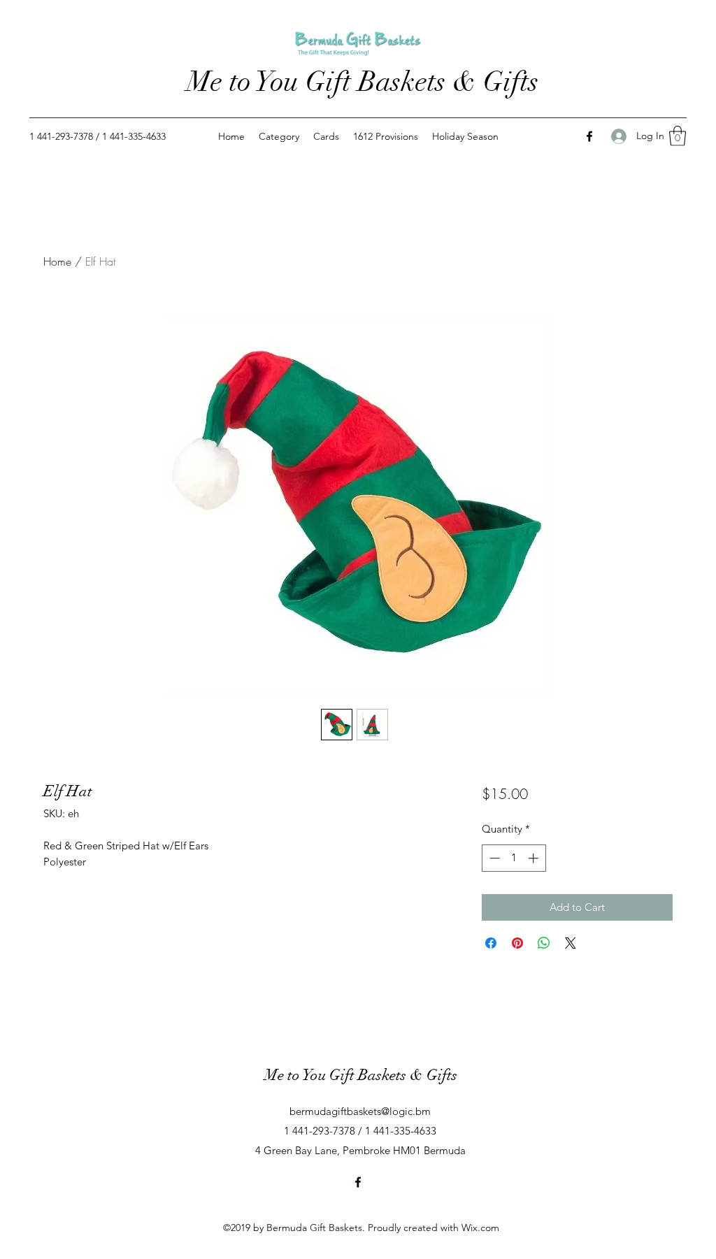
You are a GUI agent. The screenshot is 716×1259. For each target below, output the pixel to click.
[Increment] (534, 858)
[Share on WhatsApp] (544, 943)
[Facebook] (589, 136)
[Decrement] (493, 858)
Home (57, 261)
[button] (677, 136)
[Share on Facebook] (490, 943)
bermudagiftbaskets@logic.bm (360, 1111)
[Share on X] (570, 943)
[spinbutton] (513, 858)
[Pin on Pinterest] (517, 943)
